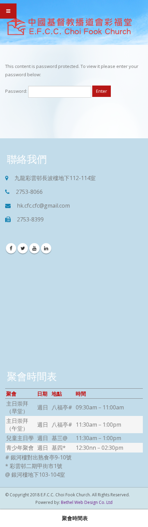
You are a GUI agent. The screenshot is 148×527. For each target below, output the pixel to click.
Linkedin (46, 248)
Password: (16, 91)
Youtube (34, 248)
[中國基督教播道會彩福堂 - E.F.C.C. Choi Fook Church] (69, 27)
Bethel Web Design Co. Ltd (87, 502)
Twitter (23, 248)
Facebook (11, 248)
